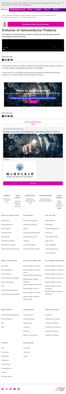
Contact (25, 356)
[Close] (63, 2)
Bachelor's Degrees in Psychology (54, 270)
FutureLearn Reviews (29, 319)
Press (30, 9)
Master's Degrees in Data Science (32, 275)
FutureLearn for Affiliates (52, 335)
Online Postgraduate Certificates (10, 249)
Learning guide (27, 323)
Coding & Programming (51, 249)
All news (4, 9)
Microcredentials (5, 228)
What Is (56, 9)
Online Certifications (7, 224)
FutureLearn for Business (51, 323)
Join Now (33, 183)
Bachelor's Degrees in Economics (54, 278)
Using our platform (28, 315)
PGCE (2, 286)
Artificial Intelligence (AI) (52, 228)
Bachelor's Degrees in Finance (53, 282)
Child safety (26, 348)
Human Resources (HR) (51, 237)
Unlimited (26, 331)
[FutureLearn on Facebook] (3, 389)
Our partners (48, 315)
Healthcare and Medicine (30, 224)
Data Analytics (49, 224)
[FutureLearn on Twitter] (11, 389)
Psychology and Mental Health (31, 232)
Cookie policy (5, 360)
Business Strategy (26, 15)
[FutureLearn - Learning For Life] (60, 389)
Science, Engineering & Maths (31, 249)
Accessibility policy (6, 368)
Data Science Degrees (7, 282)
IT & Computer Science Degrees (10, 278)
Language (26, 241)
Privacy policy (5, 352)
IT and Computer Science (30, 237)
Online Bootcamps (6, 232)
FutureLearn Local (17, 9)
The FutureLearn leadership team (10, 315)
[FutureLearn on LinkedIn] (19, 389)
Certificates (26, 327)
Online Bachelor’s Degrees (8, 245)
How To (47, 9)
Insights (38, 9)
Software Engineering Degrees (9, 290)
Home (3, 15)
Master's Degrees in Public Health (32, 284)
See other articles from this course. (36, 24)
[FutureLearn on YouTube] (15, 389)
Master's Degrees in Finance (30, 288)
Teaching (25, 228)
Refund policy (5, 356)
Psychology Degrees (6, 270)
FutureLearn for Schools (51, 331)
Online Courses (5, 220)
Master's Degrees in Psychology (32, 266)
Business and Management (30, 220)
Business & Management (13, 15)
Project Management (50, 245)
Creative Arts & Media (29, 245)
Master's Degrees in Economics (31, 292)
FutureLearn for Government (52, 327)
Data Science (48, 232)
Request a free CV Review (30, 335)
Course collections (50, 253)
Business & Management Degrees (10, 294)
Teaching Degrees (6, 274)
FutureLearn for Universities (52, 319)
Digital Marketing (50, 220)
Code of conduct (6, 364)
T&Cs (2, 348)
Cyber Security (49, 241)
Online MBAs (4, 266)
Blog (2, 327)
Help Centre (26, 352)
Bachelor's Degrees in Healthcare (54, 266)
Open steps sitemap (6, 376)
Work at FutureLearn (6, 319)
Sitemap (3, 372)
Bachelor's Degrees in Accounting (54, 274)
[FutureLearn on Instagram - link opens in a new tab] (7, 389)
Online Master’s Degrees (7, 241)
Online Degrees (5, 237)
